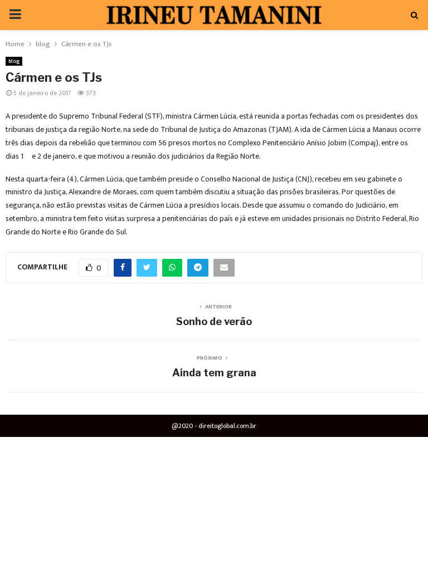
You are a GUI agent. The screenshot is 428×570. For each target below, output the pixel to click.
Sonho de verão (214, 321)
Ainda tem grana (214, 373)
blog (14, 61)
